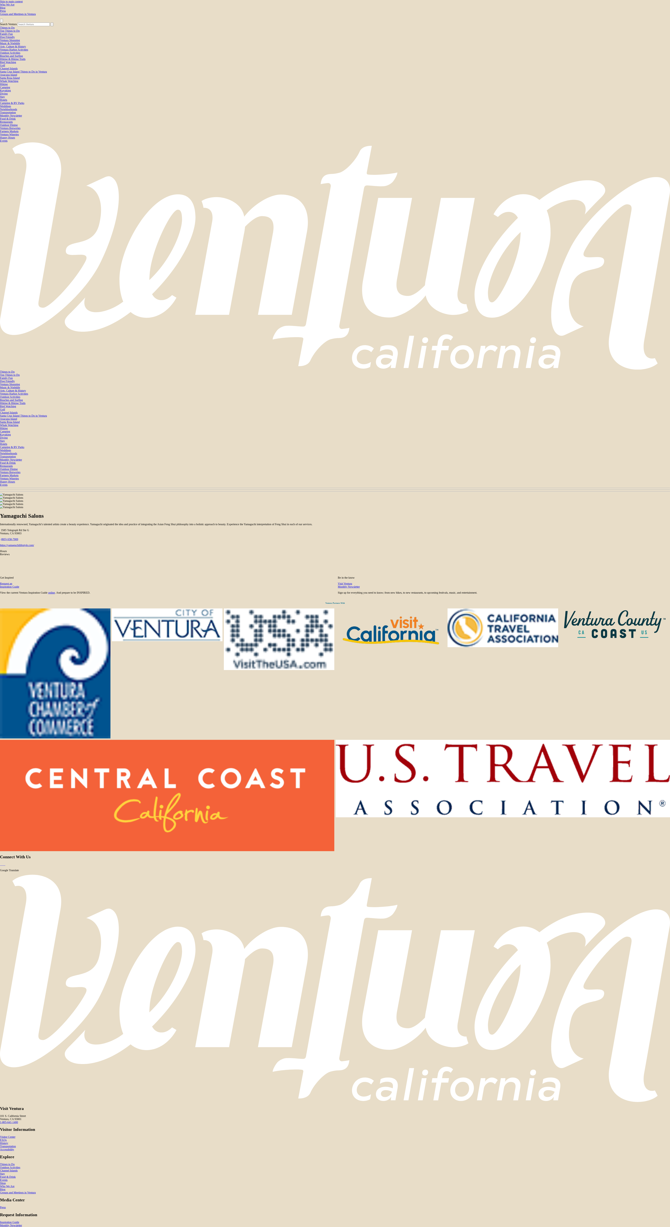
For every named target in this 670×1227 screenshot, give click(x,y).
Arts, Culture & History (13, 46)
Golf (2, 65)
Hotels (3, 99)
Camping (5, 87)
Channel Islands (9, 68)
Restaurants (6, 121)
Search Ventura (8, 24)
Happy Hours (7, 137)
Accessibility (7, 1149)
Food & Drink (8, 118)
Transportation (8, 112)
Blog (2, 7)
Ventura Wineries (9, 134)
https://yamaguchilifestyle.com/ (17, 545)
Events (4, 140)
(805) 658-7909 (9, 539)
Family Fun (6, 33)
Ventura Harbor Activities (14, 49)
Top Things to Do (10, 30)
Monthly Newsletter (11, 115)
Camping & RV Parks (12, 103)
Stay (2, 96)
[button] (335, 490)
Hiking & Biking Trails (12, 59)
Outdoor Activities (10, 52)
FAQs (3, 1140)
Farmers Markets (9, 131)
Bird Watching (8, 62)
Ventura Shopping (10, 40)
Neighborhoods (8, 109)
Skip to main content (11, 1)
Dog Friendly (7, 37)
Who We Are (7, 4)
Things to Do (7, 27)
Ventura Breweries (10, 128)
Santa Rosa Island (10, 77)
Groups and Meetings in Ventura (18, 14)
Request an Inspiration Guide (9, 585)
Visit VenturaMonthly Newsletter (349, 585)
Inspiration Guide (9, 1222)
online (51, 592)
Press (3, 10)
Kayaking (5, 90)
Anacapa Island (8, 74)
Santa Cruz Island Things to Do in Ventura (23, 71)
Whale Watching (9, 81)
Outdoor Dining (9, 125)
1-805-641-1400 (9, 1122)
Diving (4, 93)
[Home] (335, 368)
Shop (3, 1183)
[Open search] (1, 21)
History (4, 1143)
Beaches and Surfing (11, 55)
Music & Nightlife (10, 43)
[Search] (51, 24)
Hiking (4, 84)
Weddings (5, 106)
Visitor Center (7, 1136)
